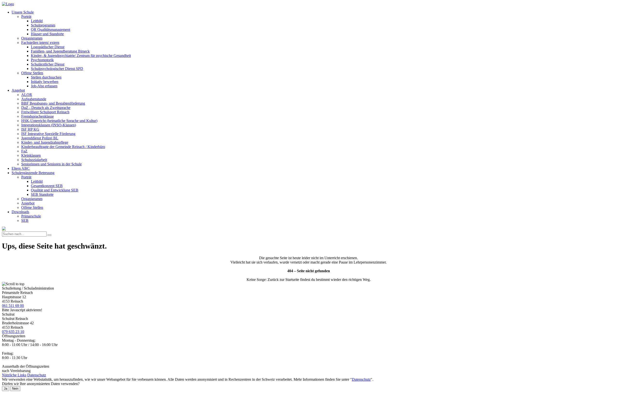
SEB (24, 220)
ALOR (26, 95)
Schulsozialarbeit (34, 160)
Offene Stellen (32, 73)
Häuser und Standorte (47, 34)
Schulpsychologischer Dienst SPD (57, 69)
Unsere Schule (23, 12)
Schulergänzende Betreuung (33, 173)
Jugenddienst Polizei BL (39, 138)
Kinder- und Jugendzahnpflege (44, 142)
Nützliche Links (14, 375)
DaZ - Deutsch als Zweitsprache (45, 108)
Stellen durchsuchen (46, 77)
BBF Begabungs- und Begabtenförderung (53, 103)
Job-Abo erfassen (44, 86)
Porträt (26, 16)
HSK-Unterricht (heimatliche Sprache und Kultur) (59, 121)
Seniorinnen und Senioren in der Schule (51, 164)
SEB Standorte (42, 194)
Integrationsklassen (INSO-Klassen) (48, 125)
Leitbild (37, 21)
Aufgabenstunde (33, 99)
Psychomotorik (42, 60)
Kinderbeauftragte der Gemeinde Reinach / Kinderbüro (63, 147)
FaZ (24, 151)
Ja (5, 388)
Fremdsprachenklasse (37, 116)
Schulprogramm (43, 25)
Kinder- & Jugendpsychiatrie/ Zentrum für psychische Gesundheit (81, 56)
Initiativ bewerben (44, 82)
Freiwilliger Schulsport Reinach (45, 112)
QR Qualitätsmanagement (50, 29)
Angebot (18, 90)
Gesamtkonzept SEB (47, 186)
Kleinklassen (31, 155)
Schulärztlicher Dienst (47, 64)
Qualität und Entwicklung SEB (54, 190)
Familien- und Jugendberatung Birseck (60, 51)
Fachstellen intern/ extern (40, 43)
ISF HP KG (30, 129)
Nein (15, 388)
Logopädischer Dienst (47, 47)
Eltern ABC (21, 168)
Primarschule (31, 216)
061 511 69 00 (13, 306)
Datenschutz (36, 375)
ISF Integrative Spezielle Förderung (48, 134)
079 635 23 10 (13, 332)
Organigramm (31, 38)
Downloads (20, 212)
